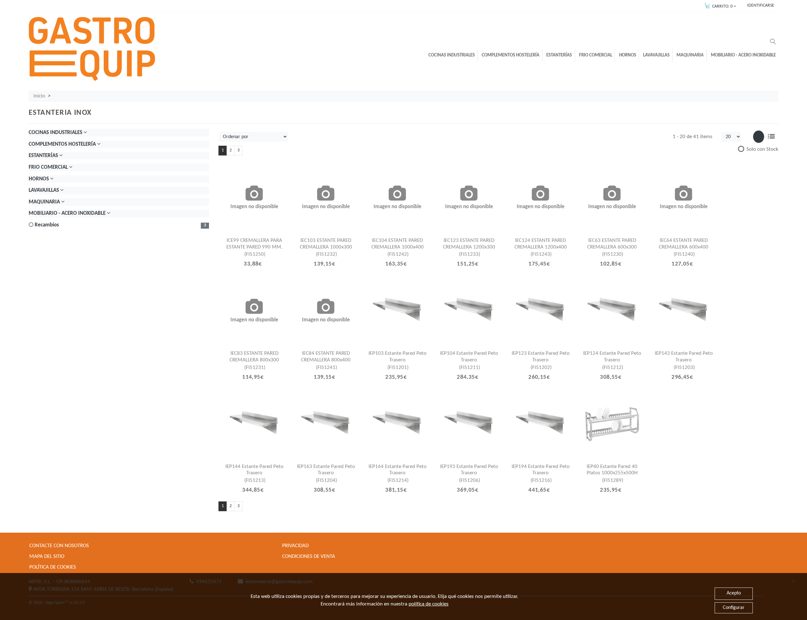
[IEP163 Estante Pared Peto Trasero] (326, 424)
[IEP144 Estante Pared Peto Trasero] (254, 424)
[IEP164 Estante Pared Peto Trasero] (397, 424)
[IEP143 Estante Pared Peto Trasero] (684, 311)
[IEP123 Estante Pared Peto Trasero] (540, 311)
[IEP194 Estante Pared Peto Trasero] (540, 424)
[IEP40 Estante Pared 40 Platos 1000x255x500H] (612, 424)
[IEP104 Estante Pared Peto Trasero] (469, 311)
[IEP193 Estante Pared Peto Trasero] (469, 424)
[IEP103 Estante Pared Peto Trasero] (397, 311)
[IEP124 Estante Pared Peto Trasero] (612, 311)
